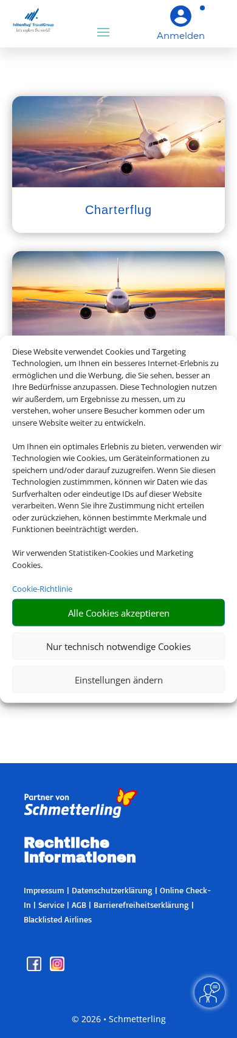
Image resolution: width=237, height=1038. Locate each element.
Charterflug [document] (118, 209)
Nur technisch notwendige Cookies (118, 646)
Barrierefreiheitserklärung (141, 904)
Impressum (44, 890)
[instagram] (57, 968)
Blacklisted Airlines (58, 919)
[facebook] (35, 968)
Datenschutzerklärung (112, 890)
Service (51, 904)
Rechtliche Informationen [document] (80, 850)
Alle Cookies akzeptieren (119, 612)
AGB (79, 904)
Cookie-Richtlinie (42, 588)
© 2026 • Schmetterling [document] (119, 1019)
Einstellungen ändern (119, 679)
